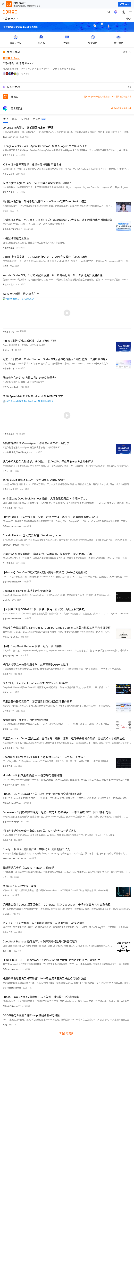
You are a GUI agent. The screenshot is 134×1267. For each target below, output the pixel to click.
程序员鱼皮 (7, 507)
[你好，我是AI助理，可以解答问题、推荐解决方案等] (115, 11)
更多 (129, 86)
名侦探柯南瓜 (8, 284)
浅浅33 (6, 895)
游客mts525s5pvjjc (11, 821)
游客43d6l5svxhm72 (12, 969)
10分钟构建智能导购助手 (120, 108)
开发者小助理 (8, 331)
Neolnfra (6, 600)
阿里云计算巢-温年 (11, 784)
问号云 (5, 470)
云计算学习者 (8, 563)
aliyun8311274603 (11, 544)
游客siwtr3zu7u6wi (11, 637)
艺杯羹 (5, 729)
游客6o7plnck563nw (12, 526)
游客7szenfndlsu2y (11, 386)
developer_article (10, 136)
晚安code (7, 950)
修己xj (5, 210)
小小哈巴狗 (7, 673)
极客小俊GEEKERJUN (13, 229)
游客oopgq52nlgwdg (12, 987)
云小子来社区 (8, 368)
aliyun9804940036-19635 (14, 858)
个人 (129, 19)
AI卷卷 (5, 266)
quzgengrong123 (10, 655)
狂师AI (5, 692)
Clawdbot (7, 913)
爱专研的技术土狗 (10, 489)
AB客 (5, 1024)
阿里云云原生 (8, 155)
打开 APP (124, 4)
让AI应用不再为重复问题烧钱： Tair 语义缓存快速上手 (107, 96)
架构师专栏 (7, 766)
